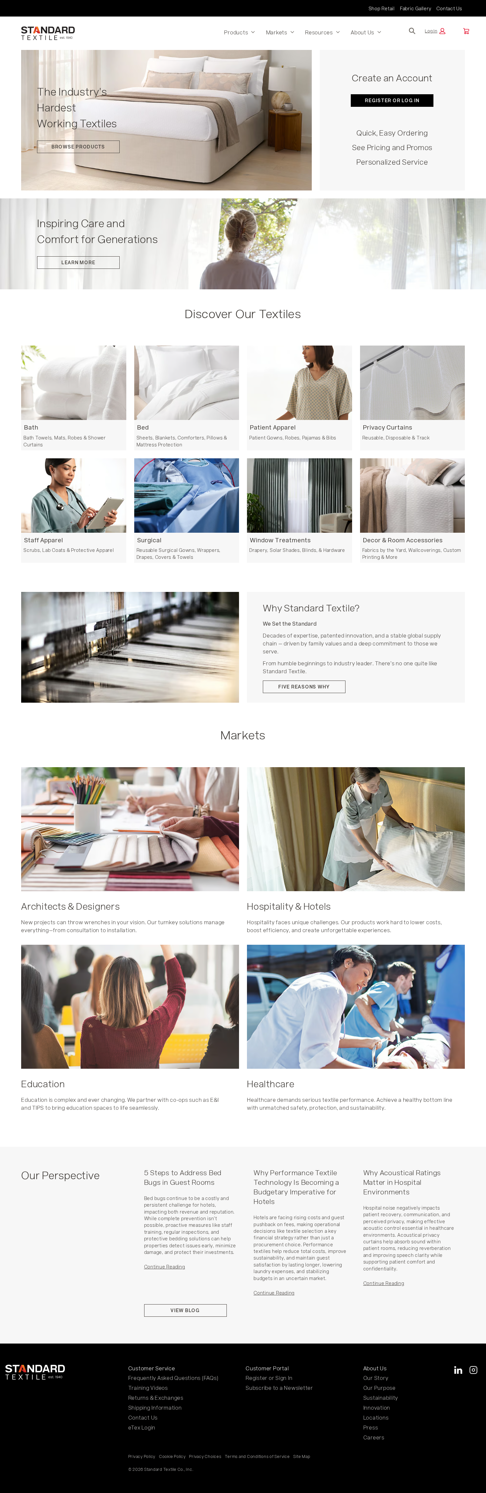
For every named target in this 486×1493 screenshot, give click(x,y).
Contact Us (449, 8)
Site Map (301, 1456)
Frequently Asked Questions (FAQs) (173, 1377)
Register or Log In (392, 100)
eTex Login (142, 1427)
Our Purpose (379, 1387)
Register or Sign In (269, 1377)
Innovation (376, 1407)
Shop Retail (382, 8)
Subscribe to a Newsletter (279, 1387)
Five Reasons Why (304, 687)
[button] (435, 31)
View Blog (185, 1310)
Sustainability (380, 1397)
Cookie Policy (172, 1456)
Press (370, 1427)
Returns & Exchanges (155, 1397)
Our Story (375, 1377)
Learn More (78, 262)
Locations (376, 1417)
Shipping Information (155, 1407)
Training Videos (148, 1387)
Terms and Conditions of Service (257, 1456)
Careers (374, 1437)
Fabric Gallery (415, 8)
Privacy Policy (142, 1456)
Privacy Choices (205, 1456)
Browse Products (78, 147)
